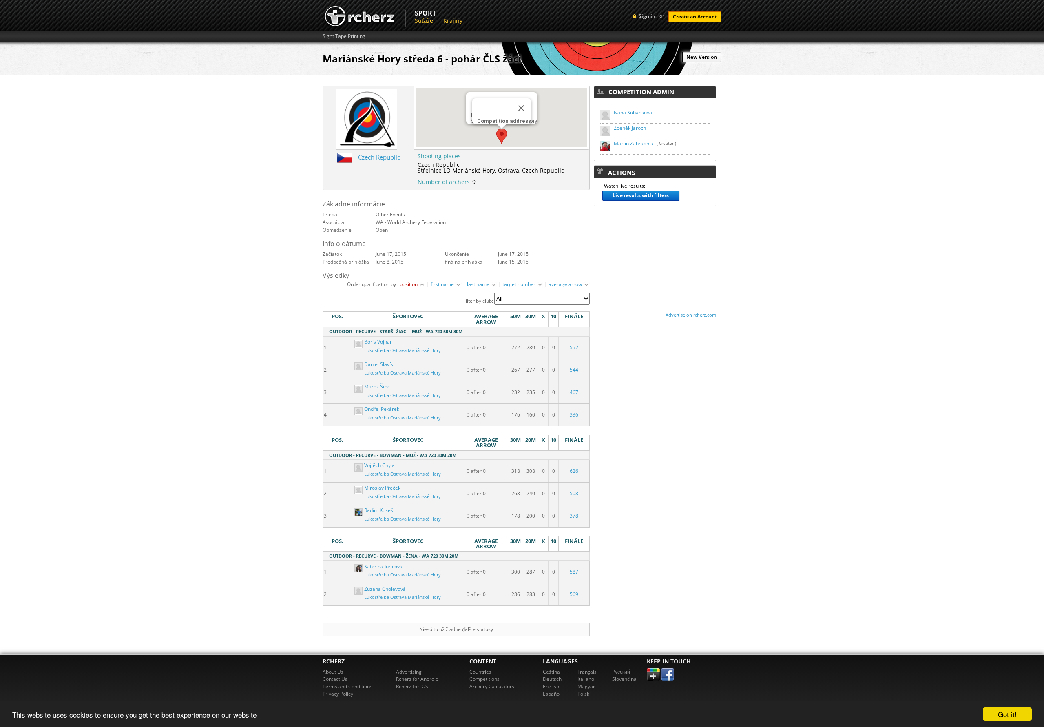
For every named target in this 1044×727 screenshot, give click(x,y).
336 (574, 414)
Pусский (621, 671)
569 (574, 594)
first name (443, 284)
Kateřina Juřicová (383, 566)
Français (587, 671)
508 (574, 493)
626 (574, 471)
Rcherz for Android (417, 679)
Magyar (586, 686)
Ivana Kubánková (633, 112)
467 (574, 392)
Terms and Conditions (347, 686)
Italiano (585, 679)
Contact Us (335, 679)
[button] (501, 136)
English (551, 686)
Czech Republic (379, 157)
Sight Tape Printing (344, 36)
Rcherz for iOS (412, 686)
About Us (333, 671)
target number (519, 284)
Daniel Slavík (378, 364)
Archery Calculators (491, 686)
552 (574, 347)
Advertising (409, 671)
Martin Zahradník (633, 143)
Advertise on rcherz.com (691, 315)
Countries (480, 671)
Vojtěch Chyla (379, 465)
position (409, 284)
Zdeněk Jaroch (630, 127)
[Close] (521, 108)
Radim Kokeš (378, 510)
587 (574, 571)
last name (479, 284)
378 (574, 515)
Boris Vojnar (377, 341)
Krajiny (452, 20)
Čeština (551, 671)
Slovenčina (624, 679)
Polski (584, 693)
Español (552, 693)
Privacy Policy (338, 693)
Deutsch (552, 679)
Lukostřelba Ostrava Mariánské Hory (402, 350)
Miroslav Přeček (381, 487)
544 (574, 369)
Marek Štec (376, 386)
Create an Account (695, 16)
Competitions (484, 679)
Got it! (1007, 714)
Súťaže (424, 20)
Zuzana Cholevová (384, 588)
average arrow (566, 284)
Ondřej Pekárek (381, 409)
